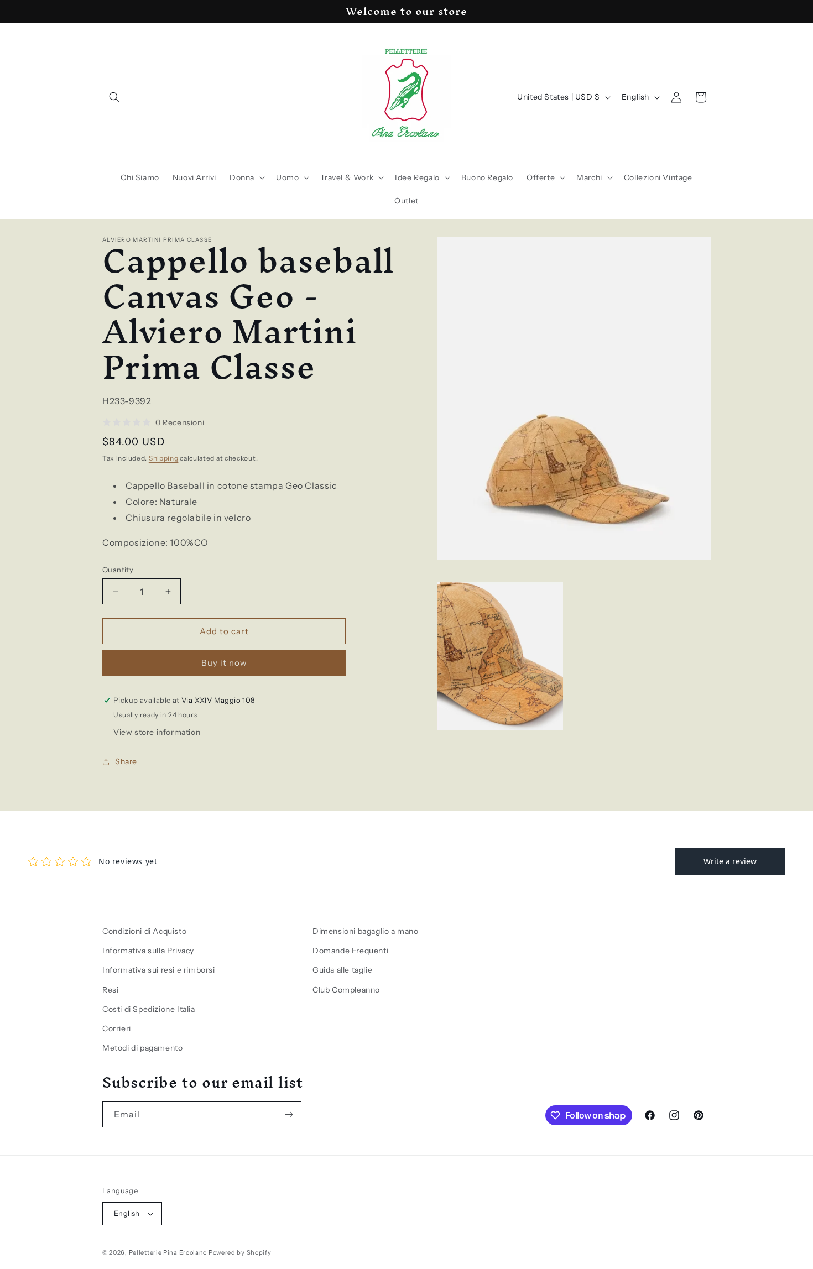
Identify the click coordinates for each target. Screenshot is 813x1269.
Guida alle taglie (342, 970)
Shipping (164, 458)
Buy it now (224, 662)
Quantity (117, 569)
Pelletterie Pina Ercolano (168, 1252)
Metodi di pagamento (142, 1048)
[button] (114, 97)
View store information (156, 732)
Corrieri (116, 1028)
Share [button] (126, 761)
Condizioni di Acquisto (144, 931)
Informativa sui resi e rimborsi (158, 970)
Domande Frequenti (350, 950)
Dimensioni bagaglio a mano (365, 931)
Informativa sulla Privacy (148, 950)
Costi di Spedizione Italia (148, 1009)
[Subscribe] (289, 1114)
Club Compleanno (346, 990)
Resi (110, 990)
